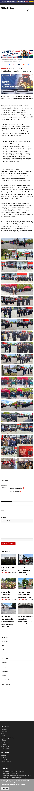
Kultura (4, 650)
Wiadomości (13, 59)
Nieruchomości (6, 680)
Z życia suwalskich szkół (7, 739)
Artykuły (4, 675)
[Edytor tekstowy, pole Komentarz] (17, 532)
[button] (2, 521)
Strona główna (5, 59)
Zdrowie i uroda (6, 684)
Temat (2, 511)
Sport (3, 645)
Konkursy (3, 757)
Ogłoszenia (4, 755)
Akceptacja (5, 788)
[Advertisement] (17, 31)
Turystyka (4, 667)
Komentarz (3, 517)
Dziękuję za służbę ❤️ (17, 488)
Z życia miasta (20, 59)
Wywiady (4, 663)
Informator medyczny (6, 761)
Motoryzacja (5, 671)
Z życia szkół (5, 658)
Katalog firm (4, 759)
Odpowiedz (17, 494)
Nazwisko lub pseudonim (7, 504)
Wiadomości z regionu (7, 654)
